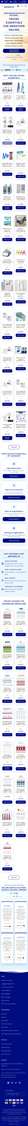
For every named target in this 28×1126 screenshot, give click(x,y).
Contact (3, 1017)
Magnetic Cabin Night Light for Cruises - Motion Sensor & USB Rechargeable (21, 165)
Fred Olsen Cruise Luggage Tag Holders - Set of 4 (21, 756)
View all (14, 447)
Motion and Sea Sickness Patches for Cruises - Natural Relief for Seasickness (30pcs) (7, 230)
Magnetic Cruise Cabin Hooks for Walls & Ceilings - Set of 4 (7, 131)
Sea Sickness (5, 1000)
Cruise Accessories (7, 987)
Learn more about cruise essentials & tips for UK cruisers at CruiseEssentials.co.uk (13, 1075)
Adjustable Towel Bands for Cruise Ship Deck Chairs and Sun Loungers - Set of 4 (7, 165)
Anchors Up (16, 1124)
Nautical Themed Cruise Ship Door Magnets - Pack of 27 (21, 426)
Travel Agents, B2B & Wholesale (11, 1034)
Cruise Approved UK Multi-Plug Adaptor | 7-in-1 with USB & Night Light (7, 359)
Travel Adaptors (6, 990)
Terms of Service (6, 1044)
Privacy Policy (5, 1047)
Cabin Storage (5, 997)
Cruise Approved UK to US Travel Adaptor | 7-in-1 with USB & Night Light (7, 393)
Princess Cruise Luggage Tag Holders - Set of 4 (20, 723)
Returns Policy (5, 1054)
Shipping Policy (6, 1050)
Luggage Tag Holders (8, 983)
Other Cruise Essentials (8, 1003)
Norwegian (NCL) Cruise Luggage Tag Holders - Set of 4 (7, 723)
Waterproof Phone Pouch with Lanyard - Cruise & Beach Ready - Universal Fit (7, 198)
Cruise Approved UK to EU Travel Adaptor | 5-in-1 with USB (7, 326)
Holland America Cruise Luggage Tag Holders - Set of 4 (7, 824)
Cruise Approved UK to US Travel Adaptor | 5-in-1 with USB (20, 393)
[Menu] (2, 6)
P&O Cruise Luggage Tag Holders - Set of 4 (7, 623)
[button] (22, 6)
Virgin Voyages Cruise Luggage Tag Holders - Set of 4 (21, 824)
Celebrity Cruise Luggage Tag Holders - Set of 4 (20, 656)
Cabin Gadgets (5, 994)
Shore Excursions (6, 1024)
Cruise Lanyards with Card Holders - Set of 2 (21, 97)
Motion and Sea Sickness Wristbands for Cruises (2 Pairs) (21, 359)
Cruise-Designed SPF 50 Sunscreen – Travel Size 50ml (21, 295)
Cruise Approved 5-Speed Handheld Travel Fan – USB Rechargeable (7, 426)
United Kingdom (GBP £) (13, 1094)
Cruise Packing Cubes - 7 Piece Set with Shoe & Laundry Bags (20, 326)
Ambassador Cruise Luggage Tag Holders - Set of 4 (7, 756)
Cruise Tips (4, 1027)
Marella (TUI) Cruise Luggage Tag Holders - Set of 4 (21, 623)
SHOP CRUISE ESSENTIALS (14, 50)
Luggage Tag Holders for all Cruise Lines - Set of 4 (7, 97)
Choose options (7, 109)
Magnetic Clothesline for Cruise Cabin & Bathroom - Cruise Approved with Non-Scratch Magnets (21, 230)
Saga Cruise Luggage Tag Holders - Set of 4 (7, 790)
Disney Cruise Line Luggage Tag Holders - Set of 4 (21, 790)
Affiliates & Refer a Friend (9, 1030)
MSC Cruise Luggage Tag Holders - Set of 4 (7, 690)
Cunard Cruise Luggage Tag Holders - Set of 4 (20, 690)
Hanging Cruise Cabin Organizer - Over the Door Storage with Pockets (20, 198)
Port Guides (5, 1020)
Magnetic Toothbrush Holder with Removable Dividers (7, 295)
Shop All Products (7, 980)
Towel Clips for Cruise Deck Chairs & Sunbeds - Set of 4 (21, 261)
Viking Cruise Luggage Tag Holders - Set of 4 (7, 857)
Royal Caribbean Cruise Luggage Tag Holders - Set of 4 (7, 656)
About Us (4, 1014)
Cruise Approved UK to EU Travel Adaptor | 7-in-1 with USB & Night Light (20, 131)
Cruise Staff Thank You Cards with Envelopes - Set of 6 (7, 261)
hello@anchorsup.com (13, 1069)
